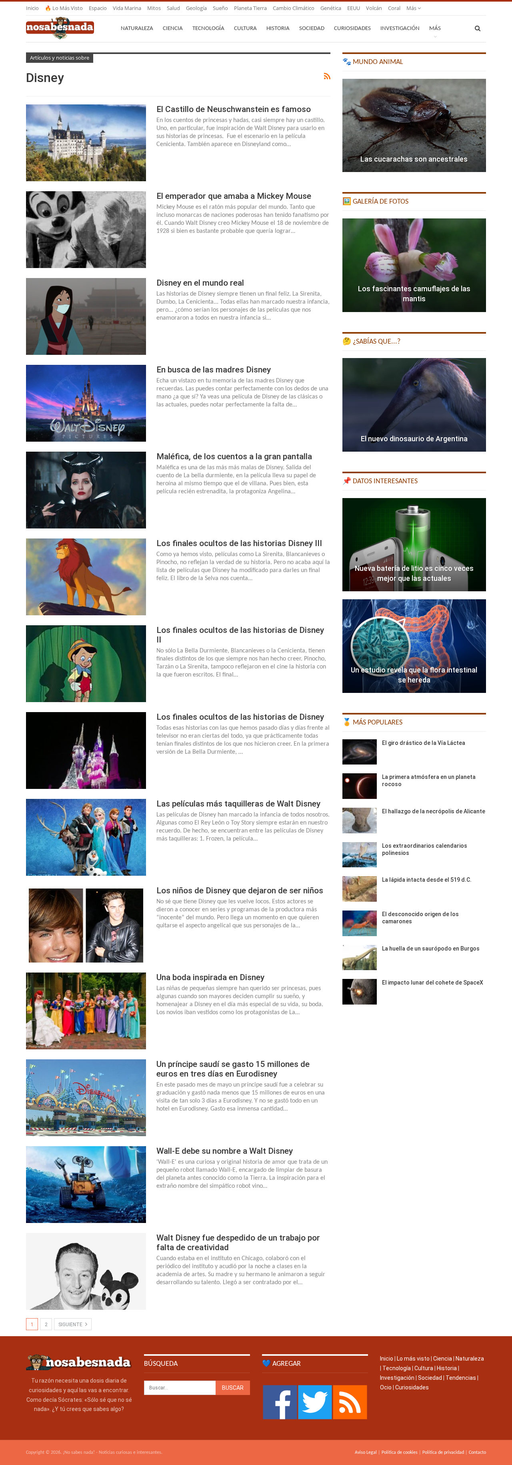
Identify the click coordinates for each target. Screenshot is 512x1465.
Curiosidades (352, 29)
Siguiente (71, 1324)
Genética (330, 8)
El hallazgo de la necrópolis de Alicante (433, 811)
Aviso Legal (366, 1452)
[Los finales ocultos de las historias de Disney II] (86, 663)
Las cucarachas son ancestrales (414, 159)
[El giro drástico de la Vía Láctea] (359, 752)
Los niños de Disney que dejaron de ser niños (239, 890)
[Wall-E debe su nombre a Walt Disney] (86, 1184)
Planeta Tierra (250, 8)
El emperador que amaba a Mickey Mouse (233, 196)
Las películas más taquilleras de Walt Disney (238, 804)
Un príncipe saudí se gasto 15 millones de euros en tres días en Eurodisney (233, 1069)
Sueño (220, 8)
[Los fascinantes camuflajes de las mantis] (414, 265)
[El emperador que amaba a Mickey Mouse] (86, 229)
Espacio (98, 8)
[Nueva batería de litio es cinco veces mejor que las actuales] (414, 545)
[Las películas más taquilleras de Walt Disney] (86, 837)
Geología (196, 8)
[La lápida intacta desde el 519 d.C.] (359, 889)
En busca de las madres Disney (213, 369)
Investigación (400, 29)
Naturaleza (137, 29)
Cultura (245, 29)
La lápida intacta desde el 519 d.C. (427, 880)
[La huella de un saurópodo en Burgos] (359, 958)
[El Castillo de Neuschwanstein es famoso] (86, 142)
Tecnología (208, 29)
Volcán (374, 8)
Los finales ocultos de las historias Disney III (239, 543)
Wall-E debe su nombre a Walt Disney (224, 1151)
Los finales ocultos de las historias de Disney (240, 717)
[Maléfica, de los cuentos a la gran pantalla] (86, 490)
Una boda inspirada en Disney (210, 977)
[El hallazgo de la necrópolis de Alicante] (359, 820)
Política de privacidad (443, 1452)
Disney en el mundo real (200, 283)
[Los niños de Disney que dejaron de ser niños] (86, 924)
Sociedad (311, 29)
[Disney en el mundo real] (86, 316)
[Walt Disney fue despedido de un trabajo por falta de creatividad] (86, 1271)
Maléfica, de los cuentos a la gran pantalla (234, 456)
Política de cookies (400, 1452)
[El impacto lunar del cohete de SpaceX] (359, 992)
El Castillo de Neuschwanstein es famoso (233, 109)
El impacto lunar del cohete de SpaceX (432, 982)
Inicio (32, 8)
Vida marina (127, 8)
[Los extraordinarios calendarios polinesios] (359, 855)
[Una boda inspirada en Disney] (86, 1011)
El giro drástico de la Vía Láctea (423, 743)
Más (412, 8)
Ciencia (173, 29)
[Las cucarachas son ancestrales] (414, 125)
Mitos (154, 8)
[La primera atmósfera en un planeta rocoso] (359, 786)
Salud (173, 8)
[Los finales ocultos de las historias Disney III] (86, 576)
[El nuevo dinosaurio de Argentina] (414, 405)
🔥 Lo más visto (64, 8)
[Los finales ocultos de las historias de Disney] (86, 750)
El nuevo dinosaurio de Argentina (414, 438)
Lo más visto (413, 1358)
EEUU (353, 8)
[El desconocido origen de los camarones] (359, 923)
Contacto (477, 1452)
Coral (394, 8)
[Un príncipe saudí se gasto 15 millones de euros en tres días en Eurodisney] (86, 1097)
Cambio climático (293, 8)
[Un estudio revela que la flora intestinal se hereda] (414, 646)
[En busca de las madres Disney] (86, 403)
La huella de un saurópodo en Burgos (431, 948)
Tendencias (461, 1378)
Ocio (386, 1387)
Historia (278, 29)
